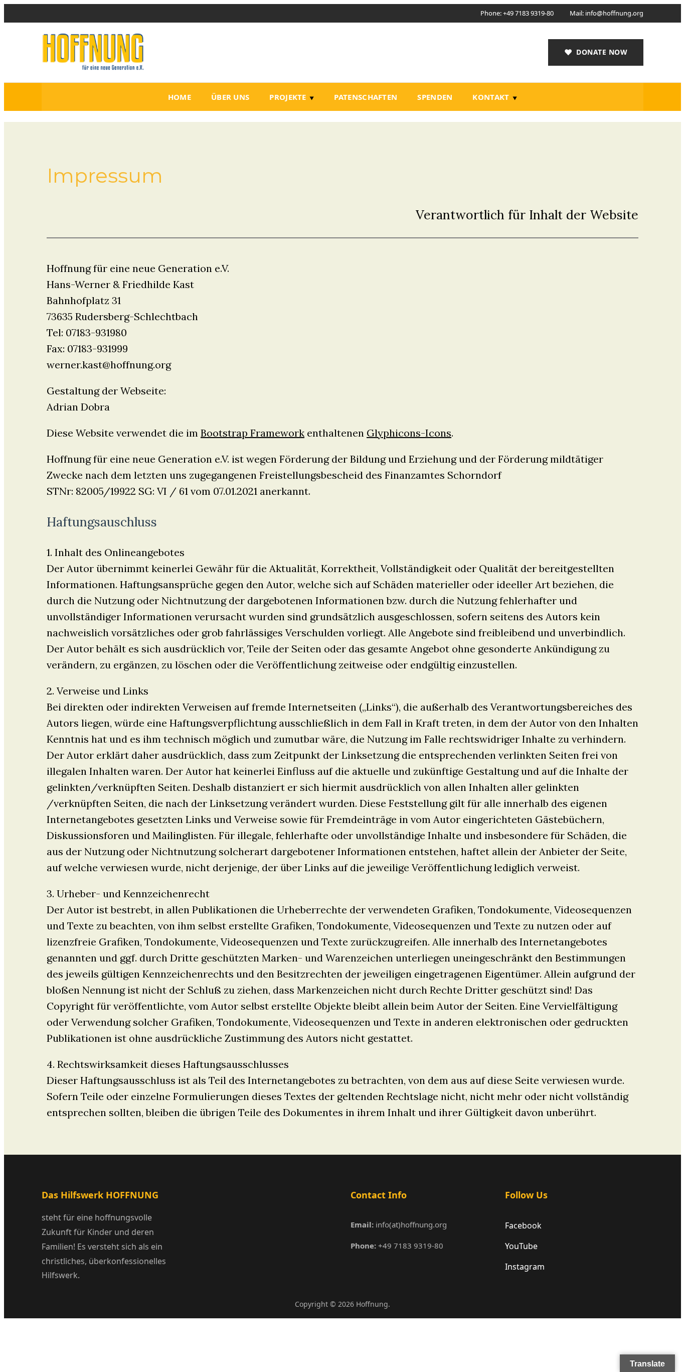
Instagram (525, 1266)
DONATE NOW (596, 52)
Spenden (434, 97)
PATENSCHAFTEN (365, 97)
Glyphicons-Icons (409, 433)
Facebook (523, 1225)
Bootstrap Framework (252, 433)
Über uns (230, 97)
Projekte (287, 97)
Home (179, 97)
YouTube (521, 1246)
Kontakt (490, 97)
